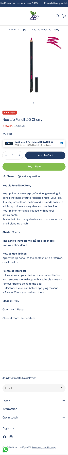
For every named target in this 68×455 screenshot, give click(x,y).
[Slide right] (38, 102)
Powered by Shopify (44, 447)
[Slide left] (29, 102)
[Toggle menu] (3, 16)
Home (12, 29)
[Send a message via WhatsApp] (5, 449)
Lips (23, 29)
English (6, 428)
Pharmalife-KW (21, 447)
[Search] (57, 16)
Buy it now (34, 166)
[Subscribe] (61, 388)
